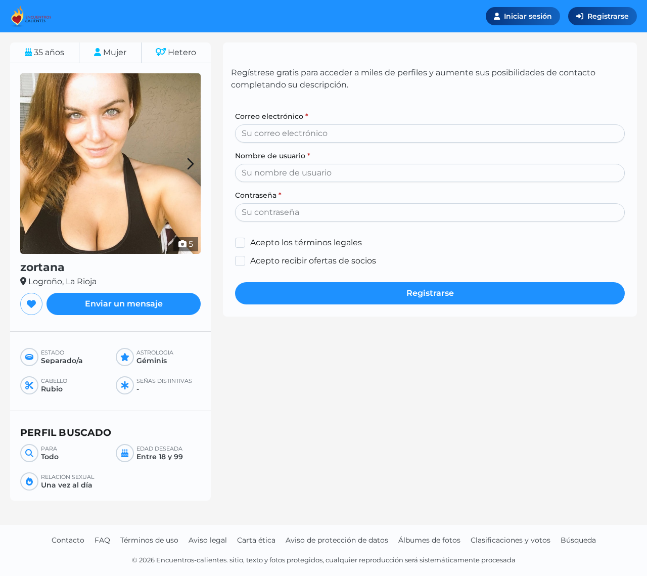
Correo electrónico (271, 116)
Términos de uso (149, 540)
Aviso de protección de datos (337, 540)
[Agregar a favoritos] (31, 304)
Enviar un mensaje (124, 303)
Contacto (68, 540)
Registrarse (608, 16)
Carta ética (256, 540)
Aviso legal (208, 540)
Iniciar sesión (528, 16)
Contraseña (258, 195)
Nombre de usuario (272, 155)
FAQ (102, 540)
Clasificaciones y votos (510, 540)
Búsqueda (578, 540)
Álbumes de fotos (429, 540)
